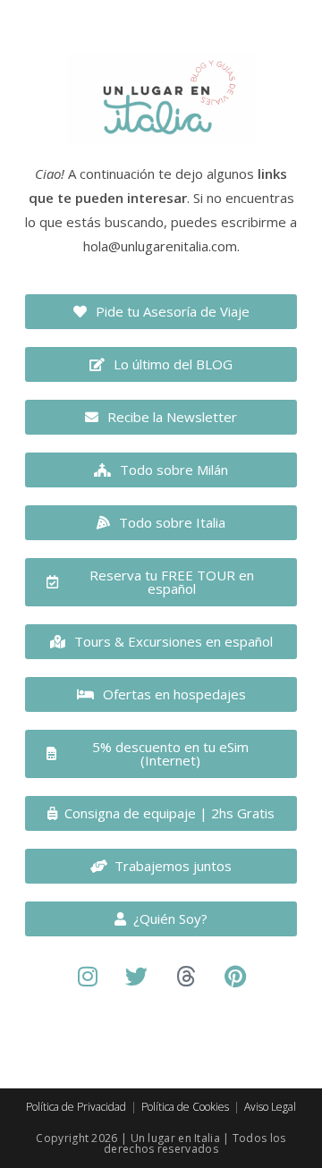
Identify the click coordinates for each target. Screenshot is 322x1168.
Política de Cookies (185, 1106)
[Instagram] (87, 976)
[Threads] (186, 976)
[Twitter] (136, 976)
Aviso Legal (270, 1106)
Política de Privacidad (76, 1106)
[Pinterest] (235, 976)
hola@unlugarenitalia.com (160, 246)
